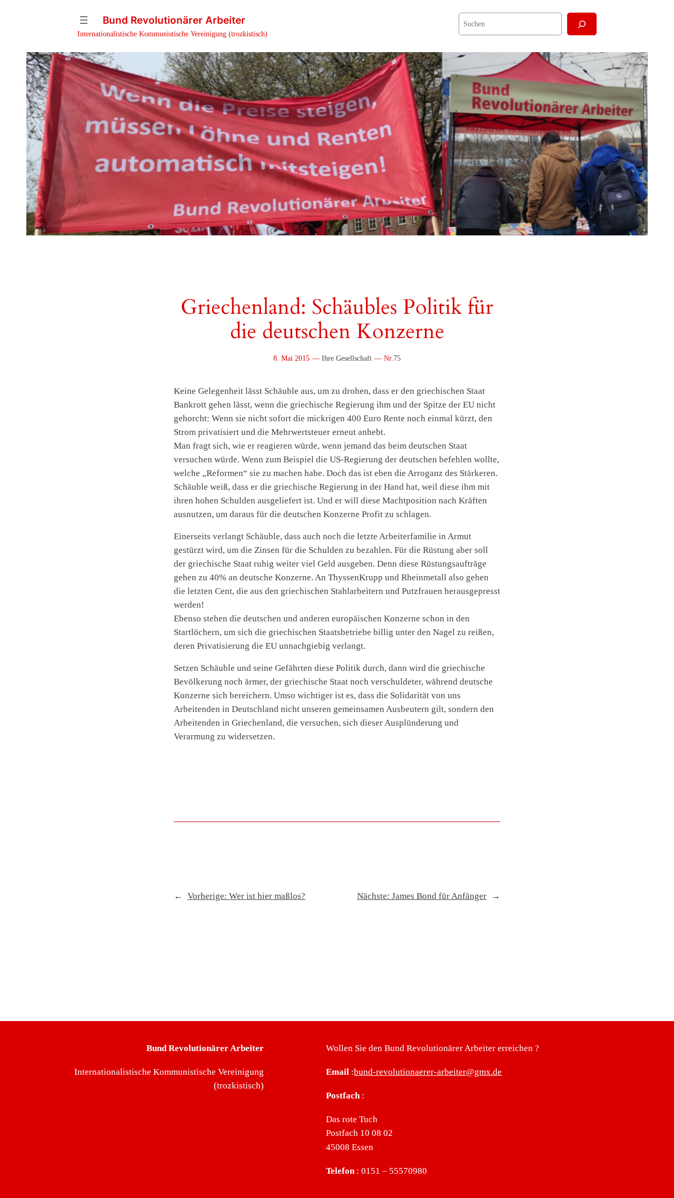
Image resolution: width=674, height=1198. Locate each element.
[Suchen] (582, 24)
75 (397, 358)
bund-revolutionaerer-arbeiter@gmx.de (428, 1072)
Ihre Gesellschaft (347, 358)
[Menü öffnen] (83, 20)
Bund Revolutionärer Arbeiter (174, 20)
